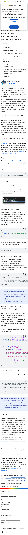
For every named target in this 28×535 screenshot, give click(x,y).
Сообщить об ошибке (6, 493)
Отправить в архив (5, 507)
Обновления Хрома (5, 502)
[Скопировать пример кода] (26, 173)
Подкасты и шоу (5, 509)
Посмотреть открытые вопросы (8, 496)
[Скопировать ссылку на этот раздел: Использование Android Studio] (23, 256)
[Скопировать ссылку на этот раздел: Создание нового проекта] (17, 158)
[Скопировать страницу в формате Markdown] (3, 42)
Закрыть (14, 21)
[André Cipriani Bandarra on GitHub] (10, 84)
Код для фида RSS (5, 522)
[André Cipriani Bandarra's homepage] (16, 84)
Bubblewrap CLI (16, 161)
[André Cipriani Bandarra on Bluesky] (14, 84)
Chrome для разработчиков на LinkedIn (10, 520)
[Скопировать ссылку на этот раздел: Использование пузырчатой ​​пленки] (2, 141)
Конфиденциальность (18, 528)
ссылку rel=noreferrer (7, 442)
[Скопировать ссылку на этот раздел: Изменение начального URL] (24, 116)
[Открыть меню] (2, 1)
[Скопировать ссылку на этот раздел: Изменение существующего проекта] (23, 209)
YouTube (3, 517)
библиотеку (21, 151)
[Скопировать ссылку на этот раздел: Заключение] (12, 414)
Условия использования (6, 528)
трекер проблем (17, 405)
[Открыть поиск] (18, 2)
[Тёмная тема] (23, 173)
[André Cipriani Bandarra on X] (8, 84)
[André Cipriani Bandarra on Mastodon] (12, 84)
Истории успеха (5, 504)
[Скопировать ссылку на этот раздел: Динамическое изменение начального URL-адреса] (21, 309)
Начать (14, 27)
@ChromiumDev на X (6, 515)
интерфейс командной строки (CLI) (11, 153)
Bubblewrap (4, 143)
